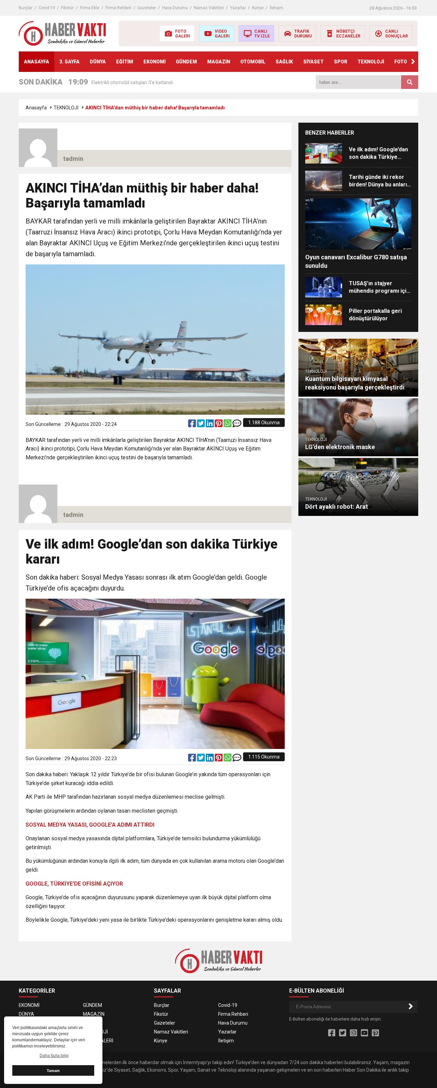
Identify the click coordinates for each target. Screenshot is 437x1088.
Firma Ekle (89, 7)
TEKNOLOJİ (370, 61)
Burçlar (25, 7)
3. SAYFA (69, 61)
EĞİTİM (124, 61)
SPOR (340, 61)
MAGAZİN (218, 61)
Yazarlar (238, 7)
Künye (258, 7)
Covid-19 (47, 7)
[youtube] (364, 1033)
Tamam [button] (53, 1071)
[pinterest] (219, 425)
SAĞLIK (284, 61)
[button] (413, 61)
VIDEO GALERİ (98, 1040)
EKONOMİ (154, 61)
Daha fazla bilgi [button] (54, 1055)
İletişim (276, 7)
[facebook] (192, 425)
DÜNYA (98, 61)
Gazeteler (147, 7)
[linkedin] (210, 425)
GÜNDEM (186, 61)
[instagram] (353, 1033)
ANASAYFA (36, 61)
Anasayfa (36, 107)
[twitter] (201, 425)
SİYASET (313, 61)
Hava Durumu (175, 7)
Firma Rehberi (118, 7)
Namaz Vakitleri (209, 7)
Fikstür (67, 7)
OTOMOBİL (252, 61)
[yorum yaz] (236, 425)
